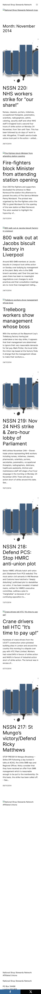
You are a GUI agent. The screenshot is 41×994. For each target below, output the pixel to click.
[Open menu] (37, 4)
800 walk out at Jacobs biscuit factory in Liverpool (20, 246)
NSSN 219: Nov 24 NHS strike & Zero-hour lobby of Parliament (20, 432)
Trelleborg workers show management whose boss (18, 318)
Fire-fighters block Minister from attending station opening (20, 171)
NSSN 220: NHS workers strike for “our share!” (18, 96)
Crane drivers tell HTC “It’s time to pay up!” (20, 627)
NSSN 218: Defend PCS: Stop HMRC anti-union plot (19, 555)
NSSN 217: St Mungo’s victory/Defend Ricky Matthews (19, 738)
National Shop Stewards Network (17, 5)
